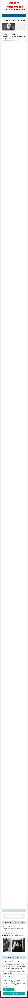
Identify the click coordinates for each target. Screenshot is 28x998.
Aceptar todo (14, 993)
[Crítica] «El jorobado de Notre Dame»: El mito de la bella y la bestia (13, 36)
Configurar (20, 989)
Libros (3, 32)
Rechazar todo (8, 989)
